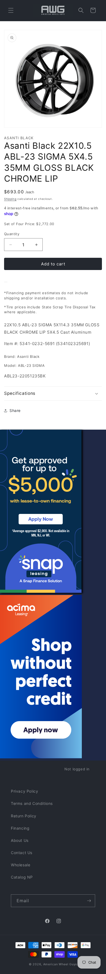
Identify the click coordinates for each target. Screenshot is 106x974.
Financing (20, 828)
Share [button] (15, 410)
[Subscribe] (89, 900)
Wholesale (20, 865)
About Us (20, 840)
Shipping (10, 198)
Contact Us (21, 852)
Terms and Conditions (32, 803)
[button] (11, 10)
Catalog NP (22, 877)
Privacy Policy (24, 791)
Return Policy (23, 816)
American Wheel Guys (60, 964)
